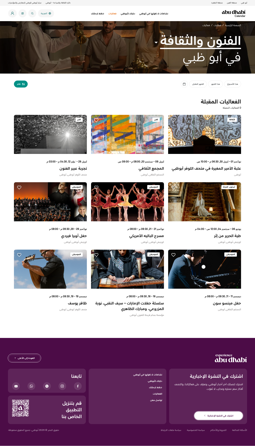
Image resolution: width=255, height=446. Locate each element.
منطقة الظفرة (217, 2)
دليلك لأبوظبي (155, 380)
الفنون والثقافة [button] (200, 40)
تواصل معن (156, 400)
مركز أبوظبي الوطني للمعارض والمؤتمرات (24, 2)
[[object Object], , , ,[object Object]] (184, 84)
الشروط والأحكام (218, 429)
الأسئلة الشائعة (239, 429)
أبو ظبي (244, 2)
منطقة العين (232, 2)
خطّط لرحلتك (155, 387)
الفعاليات (157, 393)
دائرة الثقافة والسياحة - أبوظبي (58, 2)
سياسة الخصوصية (196, 429)
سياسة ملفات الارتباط (171, 429)
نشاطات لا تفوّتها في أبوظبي (147, 374)
